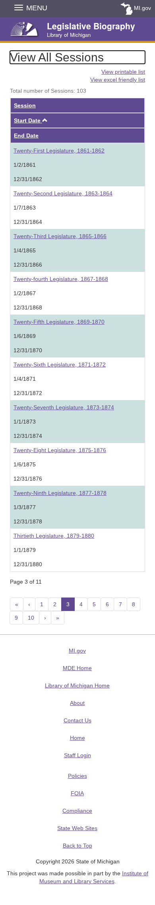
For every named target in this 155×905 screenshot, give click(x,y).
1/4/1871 (25, 379)
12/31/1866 (28, 265)
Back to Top (77, 845)
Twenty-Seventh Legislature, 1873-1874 (64, 407)
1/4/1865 (25, 250)
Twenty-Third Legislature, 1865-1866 (60, 236)
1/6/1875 (25, 464)
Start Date (31, 120)
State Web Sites (77, 828)
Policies (77, 776)
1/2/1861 (25, 165)
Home (77, 738)
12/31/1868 (28, 307)
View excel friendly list (117, 79)
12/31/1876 (28, 478)
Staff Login (77, 755)
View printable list (123, 72)
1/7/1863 (25, 207)
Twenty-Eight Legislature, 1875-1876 (60, 450)
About (77, 703)
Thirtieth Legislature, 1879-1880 (54, 536)
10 (31, 618)
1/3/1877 (25, 507)
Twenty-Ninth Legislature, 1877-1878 (60, 493)
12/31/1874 (28, 436)
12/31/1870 (28, 350)
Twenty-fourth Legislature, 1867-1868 (61, 279)
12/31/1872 (28, 393)
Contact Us (77, 720)
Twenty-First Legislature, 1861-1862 (59, 150)
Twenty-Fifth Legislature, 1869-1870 (59, 322)
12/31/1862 (28, 179)
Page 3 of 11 (26, 582)
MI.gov (142, 8)
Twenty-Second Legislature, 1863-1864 (63, 193)
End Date (26, 135)
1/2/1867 (25, 293)
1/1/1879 (25, 550)
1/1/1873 (25, 421)
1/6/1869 (25, 336)
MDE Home (77, 668)
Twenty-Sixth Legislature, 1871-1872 (60, 364)
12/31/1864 (28, 222)
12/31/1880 (28, 564)
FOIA (77, 793)
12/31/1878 (28, 521)
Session (25, 105)
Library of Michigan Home (77, 685)
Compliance (77, 811)
